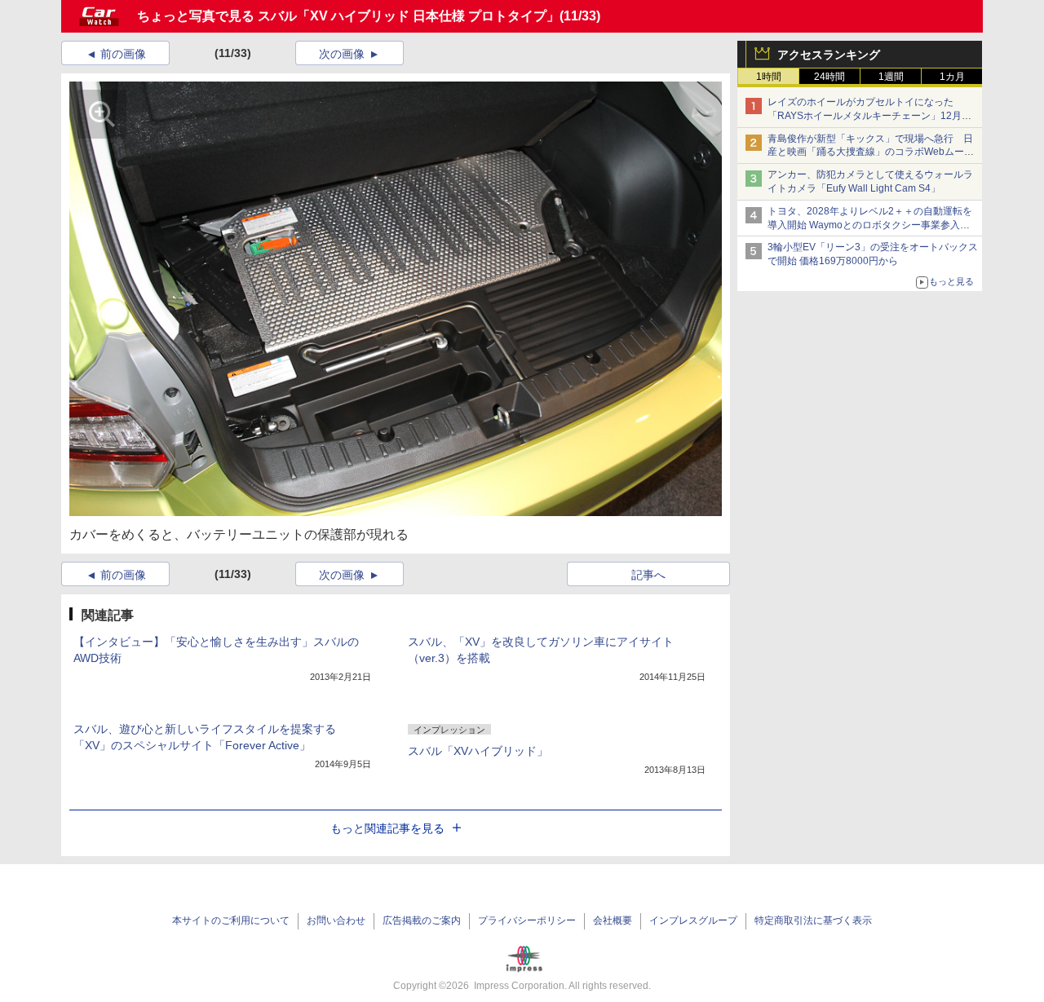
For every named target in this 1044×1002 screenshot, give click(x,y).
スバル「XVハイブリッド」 (478, 750)
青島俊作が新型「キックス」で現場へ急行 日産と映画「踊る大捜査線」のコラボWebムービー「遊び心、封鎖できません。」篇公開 (871, 152)
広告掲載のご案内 (422, 920)
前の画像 (123, 53)
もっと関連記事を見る (387, 828)
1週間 (891, 76)
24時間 (829, 76)
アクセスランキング (828, 54)
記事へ (648, 574)
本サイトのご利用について (231, 920)
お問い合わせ (336, 920)
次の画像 (342, 53)
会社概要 (612, 920)
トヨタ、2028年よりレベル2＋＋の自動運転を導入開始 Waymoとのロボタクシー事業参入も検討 (870, 225)
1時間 (768, 76)
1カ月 (952, 76)
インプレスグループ (693, 920)
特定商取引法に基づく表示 (813, 920)
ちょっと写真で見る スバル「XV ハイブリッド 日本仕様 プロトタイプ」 (348, 16)
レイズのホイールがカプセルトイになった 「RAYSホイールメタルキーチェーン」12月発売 (869, 115)
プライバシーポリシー (527, 920)
